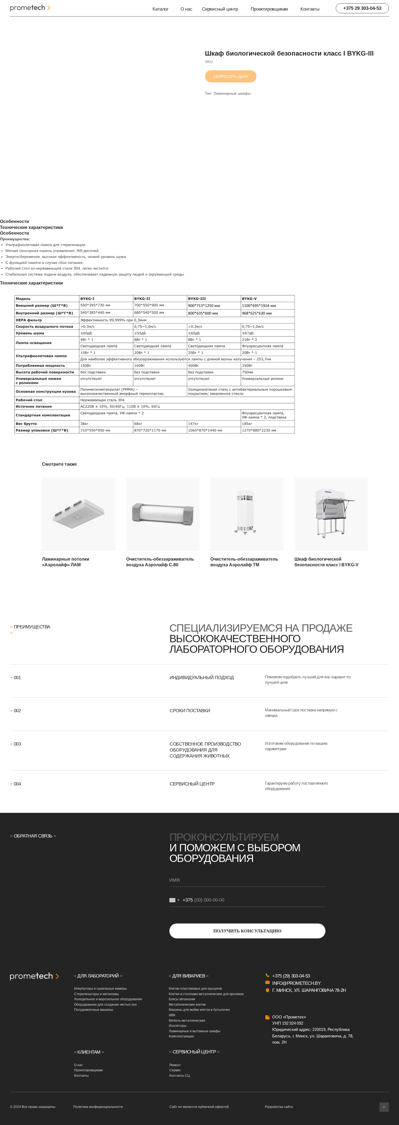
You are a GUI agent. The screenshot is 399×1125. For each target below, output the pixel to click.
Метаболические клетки (187, 1004)
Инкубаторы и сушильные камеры (100, 988)
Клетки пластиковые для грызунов (195, 988)
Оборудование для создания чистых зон (105, 1004)
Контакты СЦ (179, 1076)
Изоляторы (177, 1026)
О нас (186, 9)
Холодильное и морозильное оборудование (108, 999)
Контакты (309, 9)
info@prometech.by (296, 983)
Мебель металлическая (187, 1020)
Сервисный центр (220, 9)
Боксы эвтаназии (182, 999)
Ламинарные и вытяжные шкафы (194, 1031)
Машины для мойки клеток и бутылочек (199, 1010)
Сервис (175, 1070)
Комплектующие (181, 1036)
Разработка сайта (279, 1107)
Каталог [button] (160, 9)
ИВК (172, 1015)
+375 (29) (281, 976)
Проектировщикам (269, 9)
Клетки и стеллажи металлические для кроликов (206, 994)
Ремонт (175, 1065)
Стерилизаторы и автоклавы (96, 994)
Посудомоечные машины (93, 1010)
